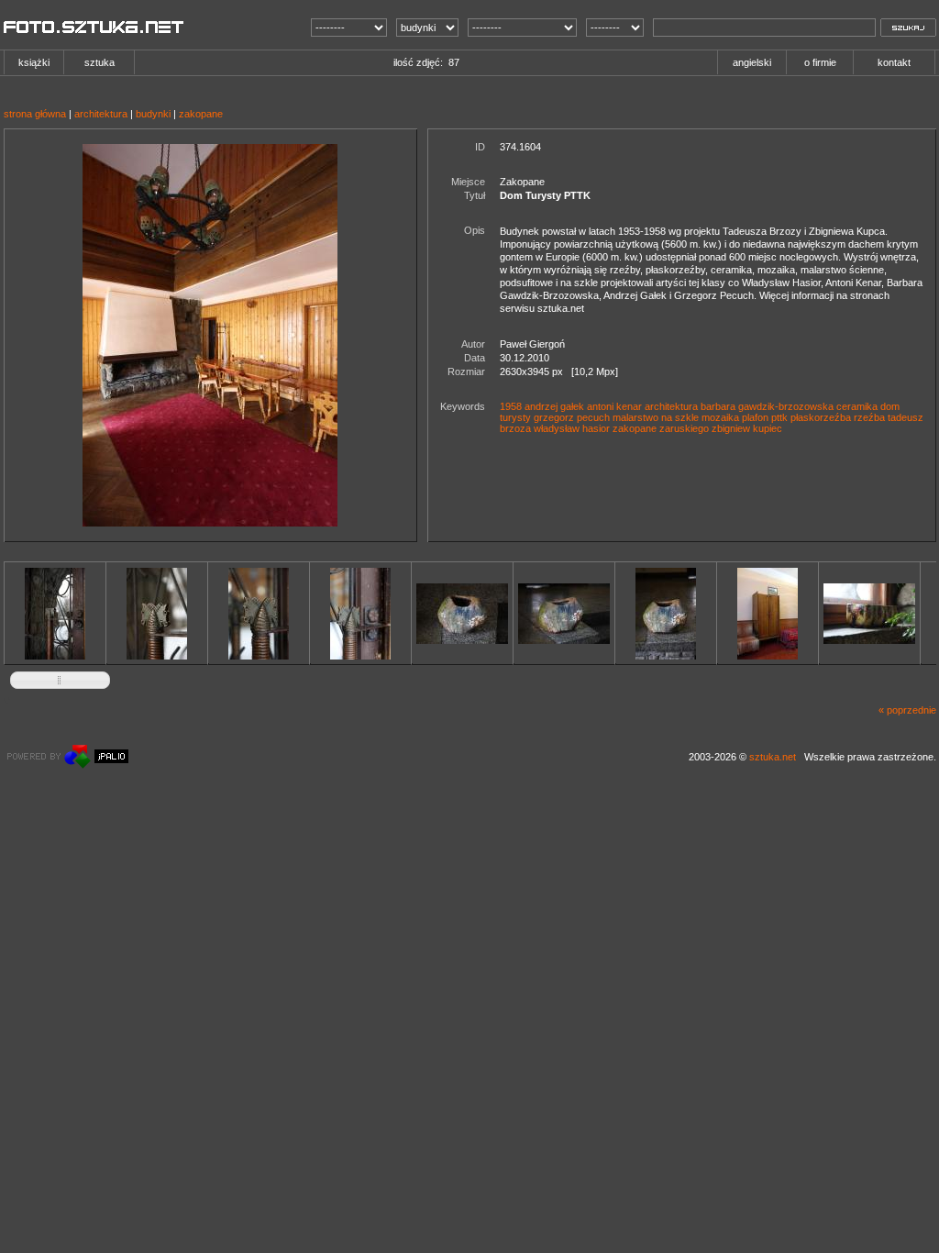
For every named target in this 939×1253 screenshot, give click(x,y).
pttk (779, 417)
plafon (755, 417)
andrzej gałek (554, 406)
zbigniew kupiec (747, 428)
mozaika (720, 417)
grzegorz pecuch (572, 417)
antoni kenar (614, 406)
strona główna (35, 113)
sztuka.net (772, 756)
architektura (100, 113)
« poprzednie (907, 709)
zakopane (201, 113)
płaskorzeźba (820, 417)
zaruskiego (684, 428)
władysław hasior (572, 428)
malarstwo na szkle (656, 417)
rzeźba (869, 417)
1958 (511, 406)
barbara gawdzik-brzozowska (767, 406)
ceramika (857, 406)
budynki (153, 113)
